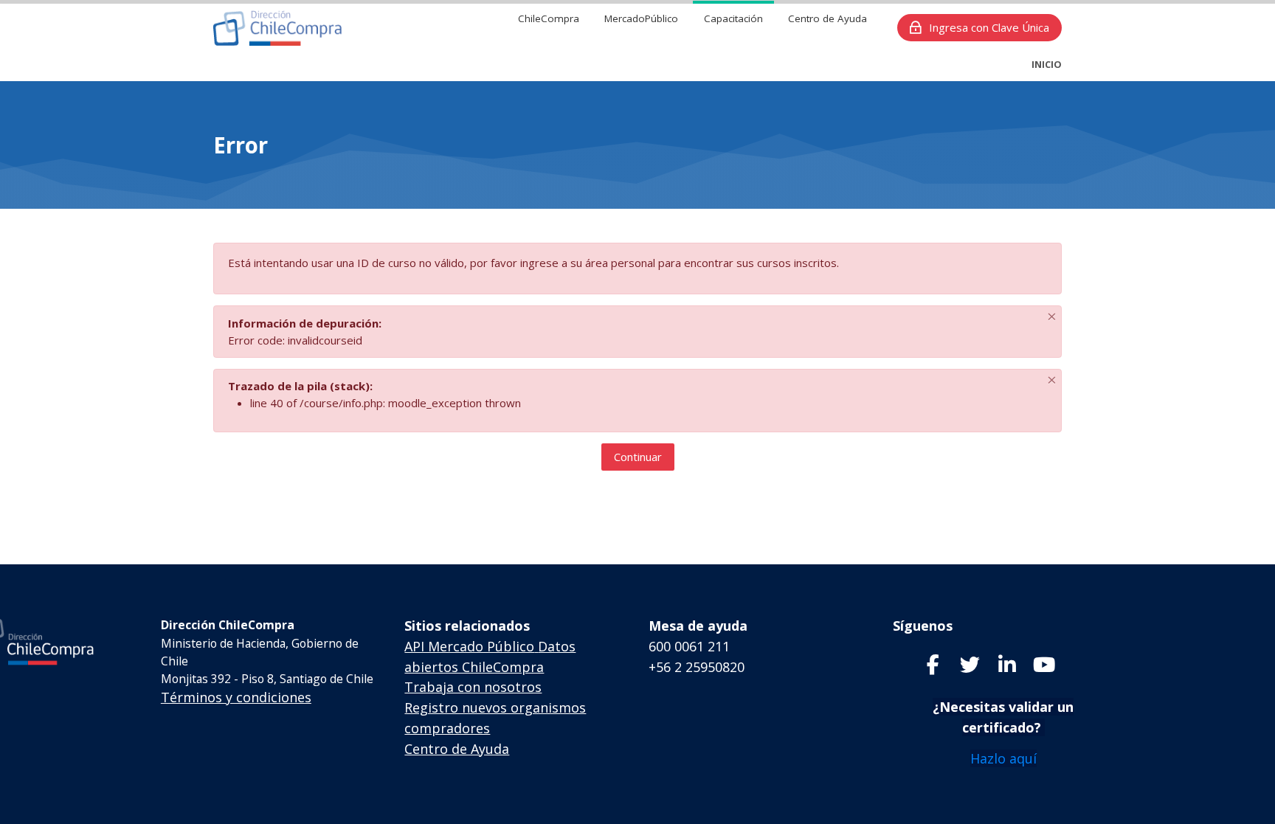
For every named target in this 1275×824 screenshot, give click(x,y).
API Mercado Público (469, 646)
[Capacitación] (277, 28)
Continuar (638, 456)
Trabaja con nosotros (473, 687)
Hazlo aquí (1003, 758)
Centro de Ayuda (456, 749)
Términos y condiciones (236, 697)
